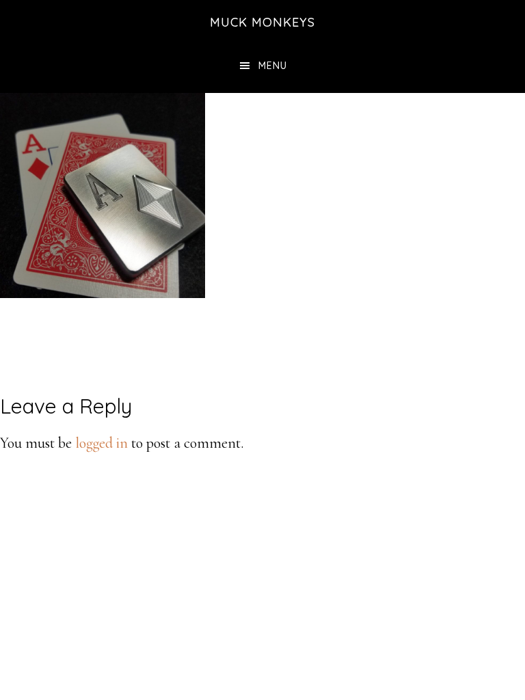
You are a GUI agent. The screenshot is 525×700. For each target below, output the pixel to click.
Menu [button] (272, 65)
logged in (101, 443)
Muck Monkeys (262, 22)
